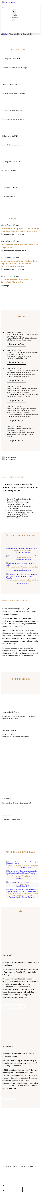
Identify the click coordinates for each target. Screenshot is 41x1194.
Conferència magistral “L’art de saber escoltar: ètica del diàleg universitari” (20, 229)
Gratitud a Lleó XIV (9, 170)
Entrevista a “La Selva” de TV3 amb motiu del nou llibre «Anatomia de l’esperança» (22, 371)
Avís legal (8, 1166)
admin (6, 34)
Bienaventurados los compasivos (13, 119)
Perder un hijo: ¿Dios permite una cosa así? (16, 803)
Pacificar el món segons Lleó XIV (13, 93)
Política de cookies (19, 1166)
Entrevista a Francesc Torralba (12, 819)
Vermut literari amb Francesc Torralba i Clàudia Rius (16, 280)
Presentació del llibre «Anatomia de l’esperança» (19, 245)
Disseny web (32, 1166)
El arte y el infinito (8, 196)
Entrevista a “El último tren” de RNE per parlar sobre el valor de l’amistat (22, 353)
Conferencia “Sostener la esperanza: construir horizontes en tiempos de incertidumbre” (17, 736)
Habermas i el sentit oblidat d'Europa (14, 68)
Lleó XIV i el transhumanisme (12, 145)
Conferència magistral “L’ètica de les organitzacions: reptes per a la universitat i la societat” (19, 263)
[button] (20, 8)
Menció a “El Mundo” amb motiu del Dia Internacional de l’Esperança (20, 429)
